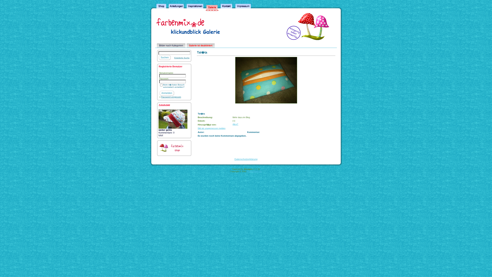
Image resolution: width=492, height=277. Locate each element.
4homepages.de (254, 171)
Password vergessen (171, 97)
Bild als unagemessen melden (211, 128)
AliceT (235, 124)
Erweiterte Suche (181, 58)
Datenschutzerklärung (246, 159)
